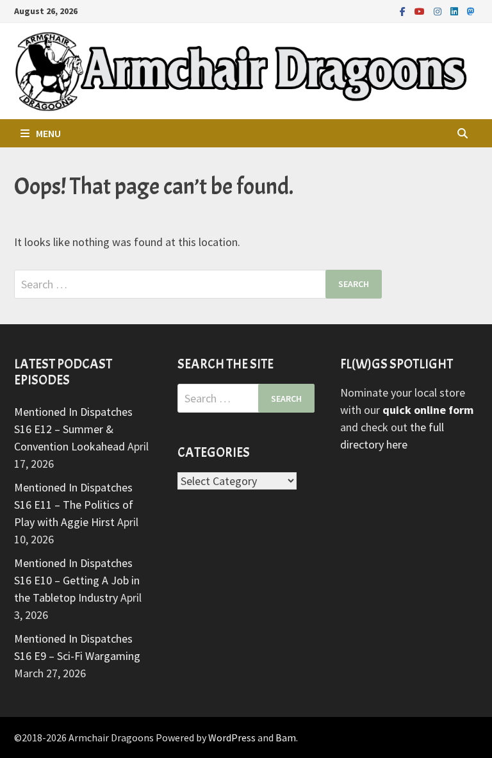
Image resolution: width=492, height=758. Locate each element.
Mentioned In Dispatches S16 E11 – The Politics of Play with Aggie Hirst (73, 504)
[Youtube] (420, 10)
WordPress (232, 737)
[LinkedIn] (455, 10)
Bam (285, 737)
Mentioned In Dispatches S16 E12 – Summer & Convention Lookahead (73, 429)
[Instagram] (438, 10)
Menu (48, 133)
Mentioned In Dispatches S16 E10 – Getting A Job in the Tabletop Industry (77, 580)
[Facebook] (404, 10)
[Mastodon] (471, 10)
